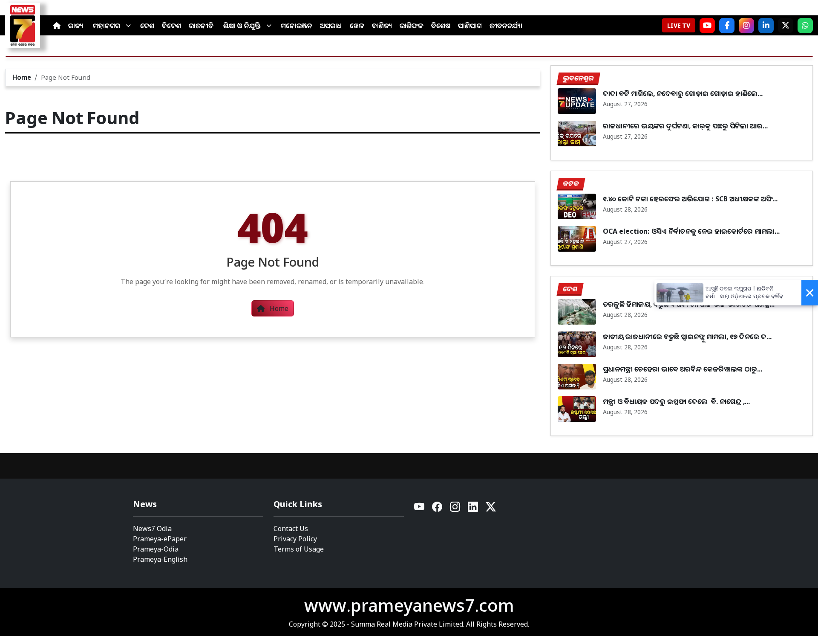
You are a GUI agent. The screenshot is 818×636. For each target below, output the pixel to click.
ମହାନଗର (106, 25)
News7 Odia (152, 528)
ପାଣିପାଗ (470, 25)
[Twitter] (491, 509)
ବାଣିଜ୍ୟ (382, 25)
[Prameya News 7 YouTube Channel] (707, 25)
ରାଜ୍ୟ (75, 25)
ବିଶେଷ (440, 25)
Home (21, 77)
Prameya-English (160, 559)
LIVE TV (678, 25)
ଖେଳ (357, 25)
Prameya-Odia (156, 549)
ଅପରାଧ (331, 25)
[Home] (56, 25)
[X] (785, 25)
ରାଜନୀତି (201, 25)
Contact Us (291, 528)
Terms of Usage (299, 549)
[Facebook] (726, 25)
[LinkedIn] (766, 25)
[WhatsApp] (805, 25)
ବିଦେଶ (171, 25)
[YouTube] (419, 509)
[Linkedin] (473, 509)
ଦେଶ (147, 25)
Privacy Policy (295, 538)
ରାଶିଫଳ (411, 25)
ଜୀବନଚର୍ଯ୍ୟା (506, 25)
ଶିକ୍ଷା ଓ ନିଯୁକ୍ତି (242, 25)
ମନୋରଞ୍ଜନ (296, 25)
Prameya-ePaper (160, 538)
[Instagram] (746, 25)
